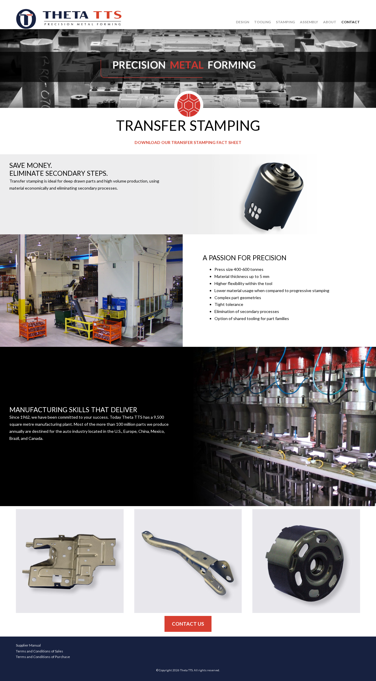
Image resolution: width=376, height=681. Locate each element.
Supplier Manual (28, 645)
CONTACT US (188, 624)
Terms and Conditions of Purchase (43, 657)
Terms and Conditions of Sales (39, 651)
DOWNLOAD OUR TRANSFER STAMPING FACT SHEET (188, 142)
